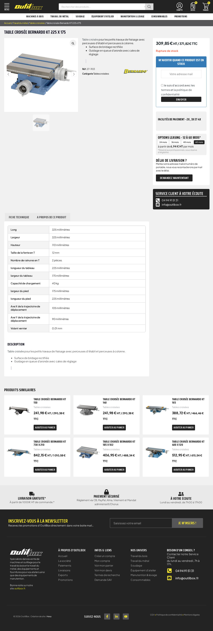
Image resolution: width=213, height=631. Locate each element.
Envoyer (181, 99)
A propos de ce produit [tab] (51, 217)
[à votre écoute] (181, 494)
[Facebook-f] (107, 616)
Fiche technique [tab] (19, 217)
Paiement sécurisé (106, 496)
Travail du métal (20, 23)
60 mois (199, 142)
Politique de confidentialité (169, 614)
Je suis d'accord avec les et (178, 90)
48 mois (187, 142)
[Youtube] (126, 616)
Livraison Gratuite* (32, 498)
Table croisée (90, 39)
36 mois (175, 142)
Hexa (49, 616)
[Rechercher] (149, 6)
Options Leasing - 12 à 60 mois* (179, 137)
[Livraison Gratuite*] (32, 494)
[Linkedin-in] (116, 616)
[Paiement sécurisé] (106, 492)
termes (165, 90)
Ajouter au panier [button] (45, 427)
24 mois (163, 142)
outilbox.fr (19, 588)
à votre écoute (181, 498)
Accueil (7, 23)
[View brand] (135, 71)
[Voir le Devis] (192, 6)
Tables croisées (37, 23)
